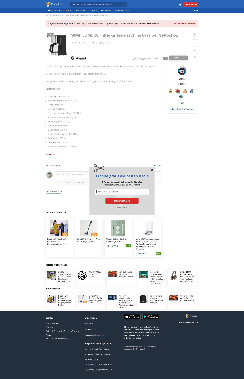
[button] (122, 175)
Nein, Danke (122, 207)
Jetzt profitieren (122, 201)
